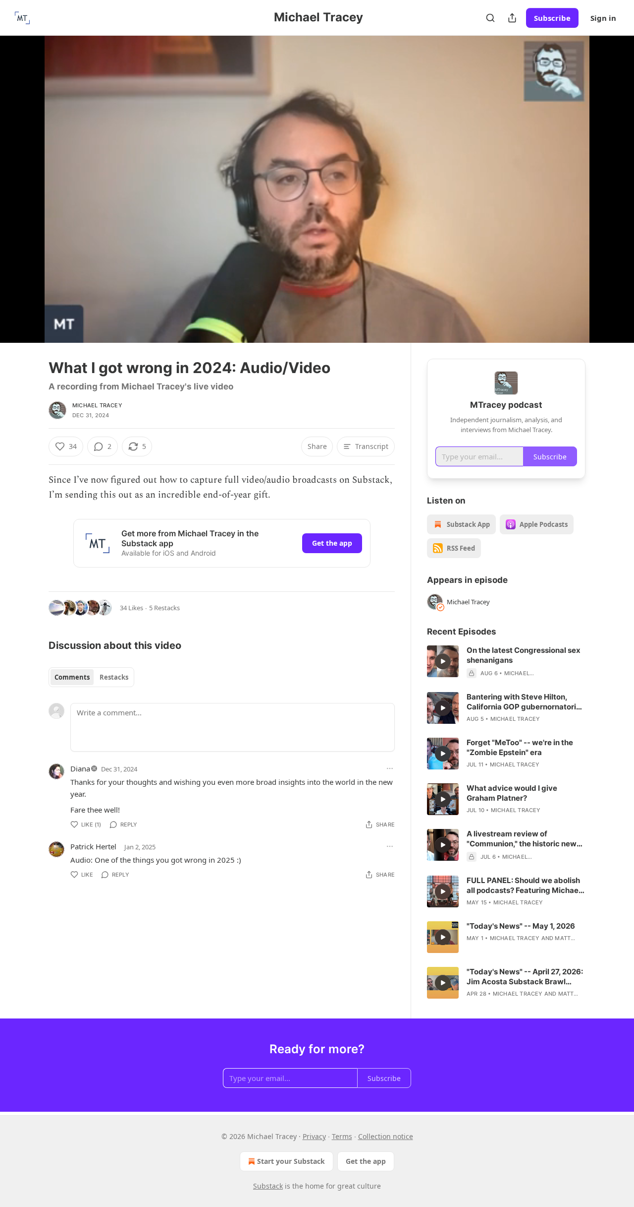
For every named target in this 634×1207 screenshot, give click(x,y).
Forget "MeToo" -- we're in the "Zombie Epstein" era (520, 747)
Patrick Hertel (93, 846)
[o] (443, 661)
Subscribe (552, 18)
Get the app (332, 543)
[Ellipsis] (390, 768)
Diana (80, 768)
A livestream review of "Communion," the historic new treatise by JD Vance (522, 839)
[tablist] (91, 677)
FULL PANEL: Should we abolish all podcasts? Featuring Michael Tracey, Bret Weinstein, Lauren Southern (524, 885)
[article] (506, 661)
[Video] (25, 178)
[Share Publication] (512, 18)
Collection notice (385, 1136)
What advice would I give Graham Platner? (512, 793)
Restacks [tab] (114, 677)
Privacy (314, 1136)
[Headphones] (25, 200)
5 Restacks (164, 607)
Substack (268, 1186)
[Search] (490, 18)
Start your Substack (291, 1161)
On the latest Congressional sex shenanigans (524, 655)
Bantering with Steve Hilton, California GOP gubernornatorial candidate (524, 702)
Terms (342, 1136)
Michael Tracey (97, 405)
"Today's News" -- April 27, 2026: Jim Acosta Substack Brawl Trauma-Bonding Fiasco (525, 977)
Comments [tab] (72, 677)
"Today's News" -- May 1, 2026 (521, 926)
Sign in (603, 18)
